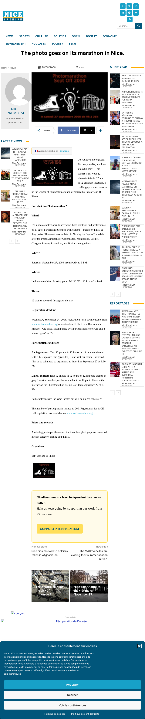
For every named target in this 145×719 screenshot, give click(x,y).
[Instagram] (136, 6)
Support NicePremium (59, 529)
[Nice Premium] (19, 91)
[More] (100, 130)
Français (64, 150)
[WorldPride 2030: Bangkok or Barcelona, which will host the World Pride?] (115, 231)
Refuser (72, 695)
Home (4, 67)
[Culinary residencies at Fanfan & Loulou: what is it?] (5, 196)
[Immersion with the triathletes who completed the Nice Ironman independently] (115, 317)
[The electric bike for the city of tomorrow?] (50, 586)
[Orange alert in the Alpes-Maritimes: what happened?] (5, 153)
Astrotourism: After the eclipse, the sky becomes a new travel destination (132, 142)
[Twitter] (129, 6)
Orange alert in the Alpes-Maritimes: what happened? (20, 154)
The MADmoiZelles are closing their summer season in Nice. (89, 555)
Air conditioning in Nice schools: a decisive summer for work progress (132, 97)
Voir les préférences (72, 705)
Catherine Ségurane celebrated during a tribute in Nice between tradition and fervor (132, 119)
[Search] (138, 26)
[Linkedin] (123, 13)
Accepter (72, 684)
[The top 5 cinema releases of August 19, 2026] (115, 80)
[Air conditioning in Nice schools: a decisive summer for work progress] (115, 97)
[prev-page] (11, 241)
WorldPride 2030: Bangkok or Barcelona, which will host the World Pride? (131, 231)
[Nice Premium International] (13, 16)
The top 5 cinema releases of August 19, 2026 (131, 78)
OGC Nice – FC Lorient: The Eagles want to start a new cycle (20, 175)
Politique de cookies (54, 713)
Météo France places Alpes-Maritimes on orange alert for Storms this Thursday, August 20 (132, 189)
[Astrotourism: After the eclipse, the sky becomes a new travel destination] (115, 142)
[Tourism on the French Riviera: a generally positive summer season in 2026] (115, 253)
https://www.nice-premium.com (15, 120)
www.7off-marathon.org (45, 324)
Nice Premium (15, 111)
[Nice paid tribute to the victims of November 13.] (89, 586)
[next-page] (17, 241)
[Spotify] (129, 13)
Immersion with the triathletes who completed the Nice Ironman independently (131, 316)
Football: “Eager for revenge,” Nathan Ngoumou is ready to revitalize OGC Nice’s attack (132, 164)
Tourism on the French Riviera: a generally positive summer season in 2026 (132, 252)
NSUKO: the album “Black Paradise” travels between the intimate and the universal (20, 220)
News (13, 67)
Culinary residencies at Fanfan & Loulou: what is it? (20, 196)
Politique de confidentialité (85, 713)
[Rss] (130, 19)
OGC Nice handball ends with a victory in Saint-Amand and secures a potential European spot (132, 372)
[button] (139, 646)
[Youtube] (136, 13)
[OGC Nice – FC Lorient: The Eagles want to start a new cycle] (5, 175)
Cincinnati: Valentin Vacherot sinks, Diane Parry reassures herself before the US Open (132, 275)
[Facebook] (123, 6)
